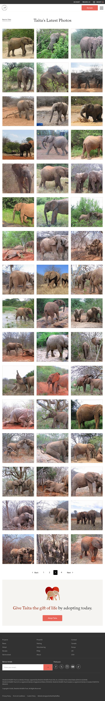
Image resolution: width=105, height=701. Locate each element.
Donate (90, 7)
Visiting (39, 643)
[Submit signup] (47, 667)
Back (36, 572)
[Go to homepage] (4, 8)
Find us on (57, 662)
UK (72, 651)
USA (72, 654)
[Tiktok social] (78, 668)
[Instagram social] (67, 668)
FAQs (38, 651)
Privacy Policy (6, 696)
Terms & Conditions (19, 696)
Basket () (100, 2)
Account (77, 2)
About (39, 654)
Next (69, 572)
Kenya (73, 647)
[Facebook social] (56, 668)
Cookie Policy (31, 696)
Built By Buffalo (55, 696)
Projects (5, 639)
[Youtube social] (73, 668)
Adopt (4, 647)
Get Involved (6, 654)
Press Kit (40, 639)
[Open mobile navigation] (101, 8)
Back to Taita (6, 19)
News (4, 643)
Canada (73, 643)
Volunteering (41, 647)
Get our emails (7, 661)
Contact (74, 639)
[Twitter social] (61, 668)
